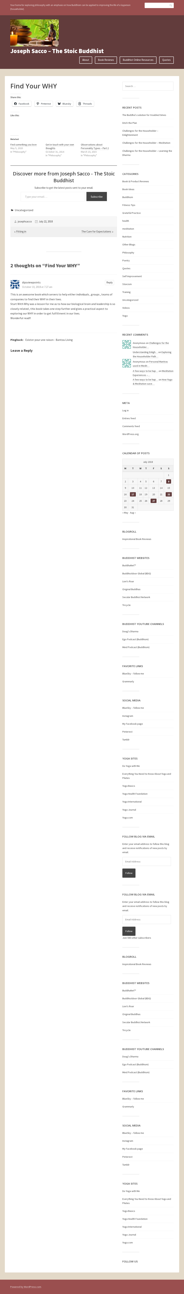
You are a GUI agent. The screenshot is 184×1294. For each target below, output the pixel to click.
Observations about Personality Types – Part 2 (95, 146)
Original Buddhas (131, 589)
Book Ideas (128, 189)
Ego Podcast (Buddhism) (135, 639)
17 (133, 494)
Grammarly (128, 681)
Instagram (127, 715)
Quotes (166, 60)
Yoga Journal (129, 809)
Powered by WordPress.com (25, 1286)
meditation (128, 228)
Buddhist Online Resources (138, 60)
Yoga (125, 315)
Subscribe (97, 196)
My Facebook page (132, 723)
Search (171, 5)
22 (168, 494)
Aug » (133, 512)
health (125, 220)
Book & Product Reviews (135, 181)
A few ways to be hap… (145, 371)
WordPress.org (130, 434)
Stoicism (127, 284)
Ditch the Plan (129, 122)
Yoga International (132, 801)
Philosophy (128, 252)
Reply (109, 282)
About (85, 60)
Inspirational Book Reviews (136, 539)
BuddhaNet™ (129, 565)
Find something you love (23, 144)
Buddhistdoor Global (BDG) (136, 573)
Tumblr (126, 739)
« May (125, 512)
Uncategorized (24, 210)
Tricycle (126, 605)
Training (126, 292)
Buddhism (127, 197)
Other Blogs (128, 244)
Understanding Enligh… (145, 352)
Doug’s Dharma (130, 631)
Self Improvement (132, 276)
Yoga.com (127, 817)
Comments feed (131, 426)
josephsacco (25, 221)
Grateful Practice (131, 213)
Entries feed (129, 418)
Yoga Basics (128, 785)
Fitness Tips (128, 205)
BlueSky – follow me (133, 673)
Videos (126, 307)
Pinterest (127, 731)
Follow (128, 873)
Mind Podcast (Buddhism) (136, 647)
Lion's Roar (128, 581)
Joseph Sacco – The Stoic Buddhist (57, 51)
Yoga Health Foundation (135, 793)
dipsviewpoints (31, 282)
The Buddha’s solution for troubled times (144, 115)
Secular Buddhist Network (136, 597)
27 (153, 500)
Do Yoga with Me (131, 766)
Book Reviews (106, 60)
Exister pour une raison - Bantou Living (49, 340)
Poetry (126, 260)
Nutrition (127, 236)
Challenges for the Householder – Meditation (146, 142)
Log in (125, 410)
